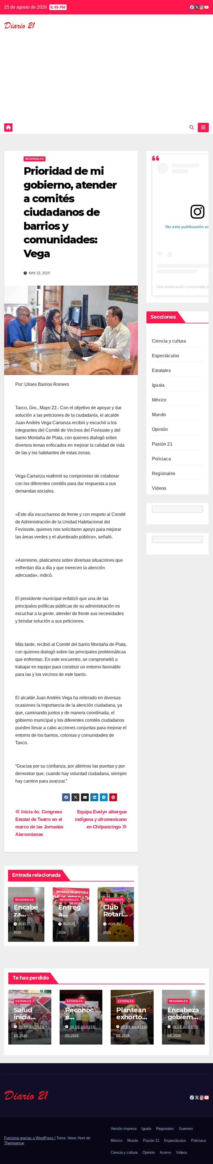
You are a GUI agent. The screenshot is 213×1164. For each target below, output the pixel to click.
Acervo (165, 1152)
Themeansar (14, 1143)
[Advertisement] (106, 72)
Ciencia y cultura (169, 341)
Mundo (159, 414)
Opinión (160, 429)
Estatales (161, 370)
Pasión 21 (162, 444)
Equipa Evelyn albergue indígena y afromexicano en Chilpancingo (101, 819)
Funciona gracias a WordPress (29, 1138)
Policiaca (161, 458)
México (159, 400)
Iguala (158, 385)
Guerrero (186, 1128)
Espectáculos (165, 355)
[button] (191, 127)
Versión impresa (123, 1128)
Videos (159, 488)
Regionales (34, 158)
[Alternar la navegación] (203, 127)
